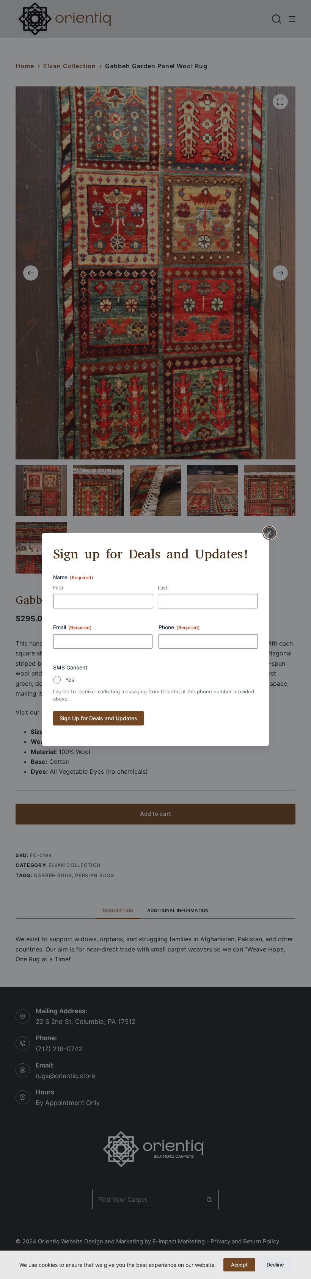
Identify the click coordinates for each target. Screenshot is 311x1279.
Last (163, 587)
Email (72, 627)
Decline (275, 1265)
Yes (69, 679)
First (58, 587)
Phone (179, 627)
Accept (239, 1265)
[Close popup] (269, 533)
